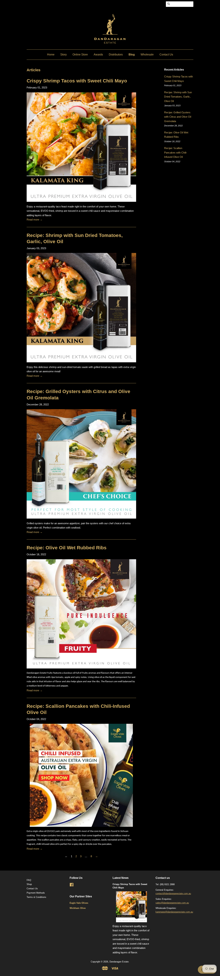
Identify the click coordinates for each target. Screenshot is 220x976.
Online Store (80, 54)
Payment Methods (36, 893)
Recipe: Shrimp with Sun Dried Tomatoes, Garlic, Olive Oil (178, 97)
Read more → (34, 219)
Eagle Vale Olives (79, 903)
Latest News (121, 877)
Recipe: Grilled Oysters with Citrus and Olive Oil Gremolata (177, 117)
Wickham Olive (78, 908)
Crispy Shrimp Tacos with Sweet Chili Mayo (77, 80)
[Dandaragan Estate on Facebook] (72, 885)
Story (63, 54)
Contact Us (166, 54)
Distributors (116, 54)
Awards (98, 54)
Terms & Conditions (36, 897)
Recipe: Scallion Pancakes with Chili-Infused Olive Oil (175, 152)
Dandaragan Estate (119, 961)
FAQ (29, 880)
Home (50, 54)
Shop (29, 884)
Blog (132, 54)
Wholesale (147, 54)
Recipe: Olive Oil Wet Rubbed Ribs (67, 547)
